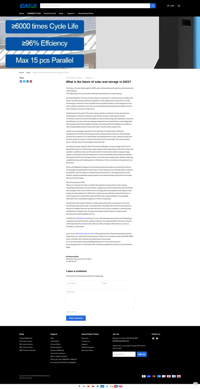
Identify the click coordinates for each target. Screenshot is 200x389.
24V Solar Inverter (26, 344)
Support (70, 13)
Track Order (54, 341)
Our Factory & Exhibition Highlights (63, 362)
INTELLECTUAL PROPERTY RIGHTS (63, 359)
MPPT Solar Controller (27, 350)
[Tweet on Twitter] (24, 81)
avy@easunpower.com (121, 341)
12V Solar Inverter (25, 341)
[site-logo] (28, 5)
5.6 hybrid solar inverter (85, 234)
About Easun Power (86, 13)
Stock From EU (50, 13)
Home (21, 13)
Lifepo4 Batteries (25, 338)
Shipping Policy (56, 347)
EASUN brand (81, 218)
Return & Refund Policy (58, 356)
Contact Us (85, 341)
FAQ (51, 338)
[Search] (153, 5)
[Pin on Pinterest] (31, 81)
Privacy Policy (55, 344)
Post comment (76, 318)
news (28, 73)
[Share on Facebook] (21, 81)
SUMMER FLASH (34, 13)
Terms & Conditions (57, 353)
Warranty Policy (87, 350)
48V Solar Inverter (26, 347)
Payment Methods (57, 350)
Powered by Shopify (25, 378)
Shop (61, 13)
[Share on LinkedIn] (27, 81)
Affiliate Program (87, 347)
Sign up (141, 354)
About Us (84, 338)
